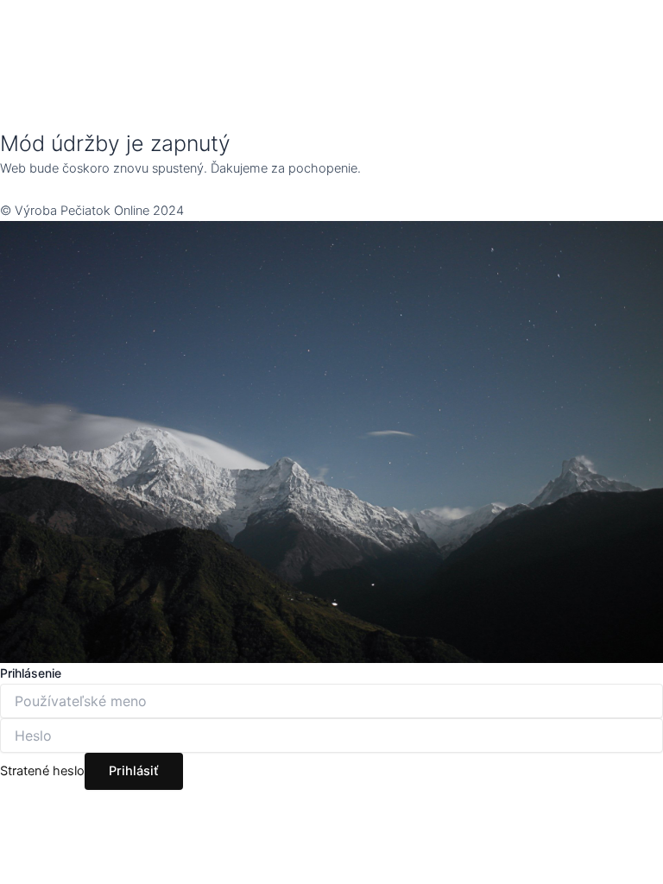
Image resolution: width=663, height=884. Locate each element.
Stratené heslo (42, 771)
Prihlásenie (30, 673)
